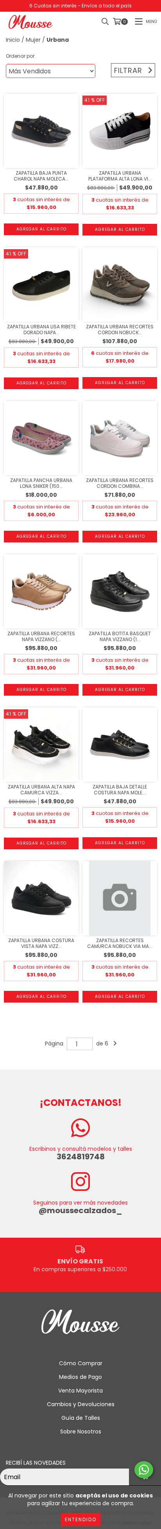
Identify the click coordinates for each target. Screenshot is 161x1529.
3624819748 (81, 1156)
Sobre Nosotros (80, 1431)
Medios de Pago (80, 1377)
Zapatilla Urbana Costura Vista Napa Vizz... (41, 943)
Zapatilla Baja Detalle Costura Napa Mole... (120, 790)
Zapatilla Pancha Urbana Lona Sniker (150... (41, 483)
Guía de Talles (80, 1418)
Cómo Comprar (80, 1363)
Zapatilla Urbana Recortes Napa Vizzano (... (41, 636)
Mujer (33, 40)
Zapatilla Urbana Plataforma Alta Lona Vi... (120, 176)
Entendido (81, 1519)
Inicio (13, 40)
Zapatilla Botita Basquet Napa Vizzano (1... (120, 636)
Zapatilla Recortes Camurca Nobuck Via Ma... (119, 943)
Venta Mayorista (80, 1390)
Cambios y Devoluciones (80, 1404)
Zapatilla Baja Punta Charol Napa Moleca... (41, 176)
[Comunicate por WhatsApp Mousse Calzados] (143, 1469)
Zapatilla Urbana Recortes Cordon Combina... (120, 483)
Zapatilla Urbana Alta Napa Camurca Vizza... (41, 790)
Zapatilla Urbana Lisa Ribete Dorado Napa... (41, 329)
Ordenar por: (21, 56)
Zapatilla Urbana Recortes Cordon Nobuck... (120, 329)
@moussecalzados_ (80, 1210)
